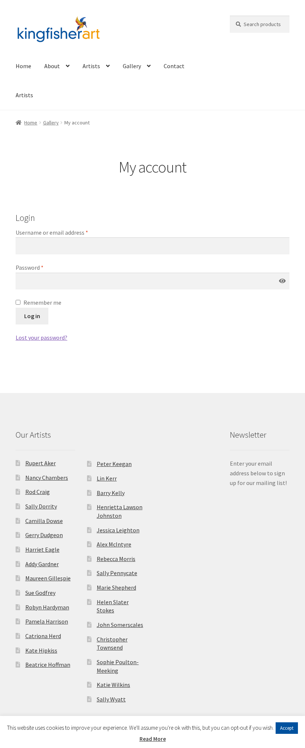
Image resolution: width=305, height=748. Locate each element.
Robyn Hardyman (47, 607)
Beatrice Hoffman (47, 664)
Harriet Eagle (42, 549)
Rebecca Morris (116, 558)
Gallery (132, 66)
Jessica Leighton (118, 530)
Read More (152, 738)
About (52, 66)
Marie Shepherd (116, 587)
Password (30, 267)
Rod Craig (37, 491)
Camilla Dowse (44, 520)
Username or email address (52, 232)
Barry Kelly (111, 493)
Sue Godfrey (40, 592)
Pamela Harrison (46, 621)
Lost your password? (41, 337)
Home (23, 66)
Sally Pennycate (117, 573)
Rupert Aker (40, 463)
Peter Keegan (114, 464)
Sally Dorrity (41, 506)
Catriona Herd (43, 636)
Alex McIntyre (114, 544)
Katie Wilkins (113, 684)
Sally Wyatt (111, 699)
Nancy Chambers (46, 477)
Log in (32, 316)
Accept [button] (286, 728)
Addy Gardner (42, 564)
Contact (174, 66)
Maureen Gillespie (48, 578)
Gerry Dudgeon (44, 535)
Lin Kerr (107, 478)
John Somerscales (120, 624)
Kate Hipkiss (41, 650)
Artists (91, 66)
